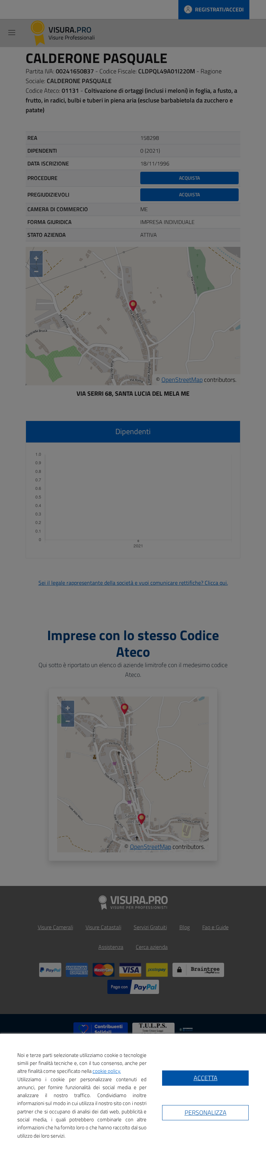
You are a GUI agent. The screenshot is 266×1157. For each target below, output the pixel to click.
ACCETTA (206, 1078)
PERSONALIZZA (206, 1112)
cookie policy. (106, 1071)
